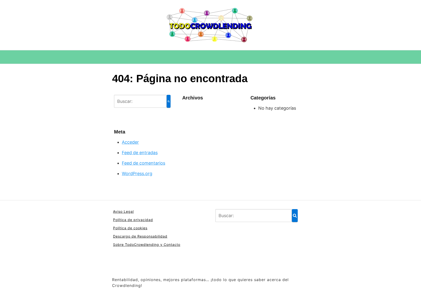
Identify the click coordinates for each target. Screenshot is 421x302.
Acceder (130, 142)
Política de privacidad (133, 220)
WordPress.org (137, 173)
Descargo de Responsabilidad (140, 236)
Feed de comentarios (143, 163)
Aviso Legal (123, 211)
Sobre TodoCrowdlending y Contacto (146, 244)
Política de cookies (130, 228)
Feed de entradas (140, 152)
